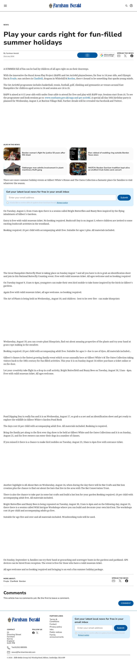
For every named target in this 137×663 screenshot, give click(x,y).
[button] (5, 6)
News (6, 25)
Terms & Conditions (54, 620)
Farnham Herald (12, 53)
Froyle (13, 78)
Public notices (56, 632)
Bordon (71, 78)
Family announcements (57, 636)
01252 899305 (21, 647)
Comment (126, 603)
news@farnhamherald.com (23, 652)
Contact (53, 624)
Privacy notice (62, 203)
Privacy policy (56, 627)
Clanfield (38, 78)
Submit (124, 197)
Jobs (52, 629)
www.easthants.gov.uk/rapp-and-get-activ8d (67, 97)
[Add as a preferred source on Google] (107, 55)
